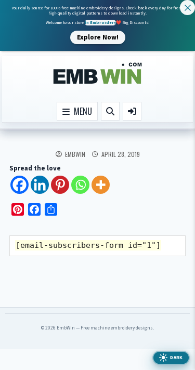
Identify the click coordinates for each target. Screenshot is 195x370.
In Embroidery (100, 22)
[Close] (187, 7)
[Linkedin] (40, 185)
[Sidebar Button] (132, 111)
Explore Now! (98, 37)
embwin (75, 154)
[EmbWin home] (98, 73)
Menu (81, 111)
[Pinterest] (60, 185)
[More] (101, 185)
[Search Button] (110, 111)
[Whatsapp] (80, 185)
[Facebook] (19, 185)
